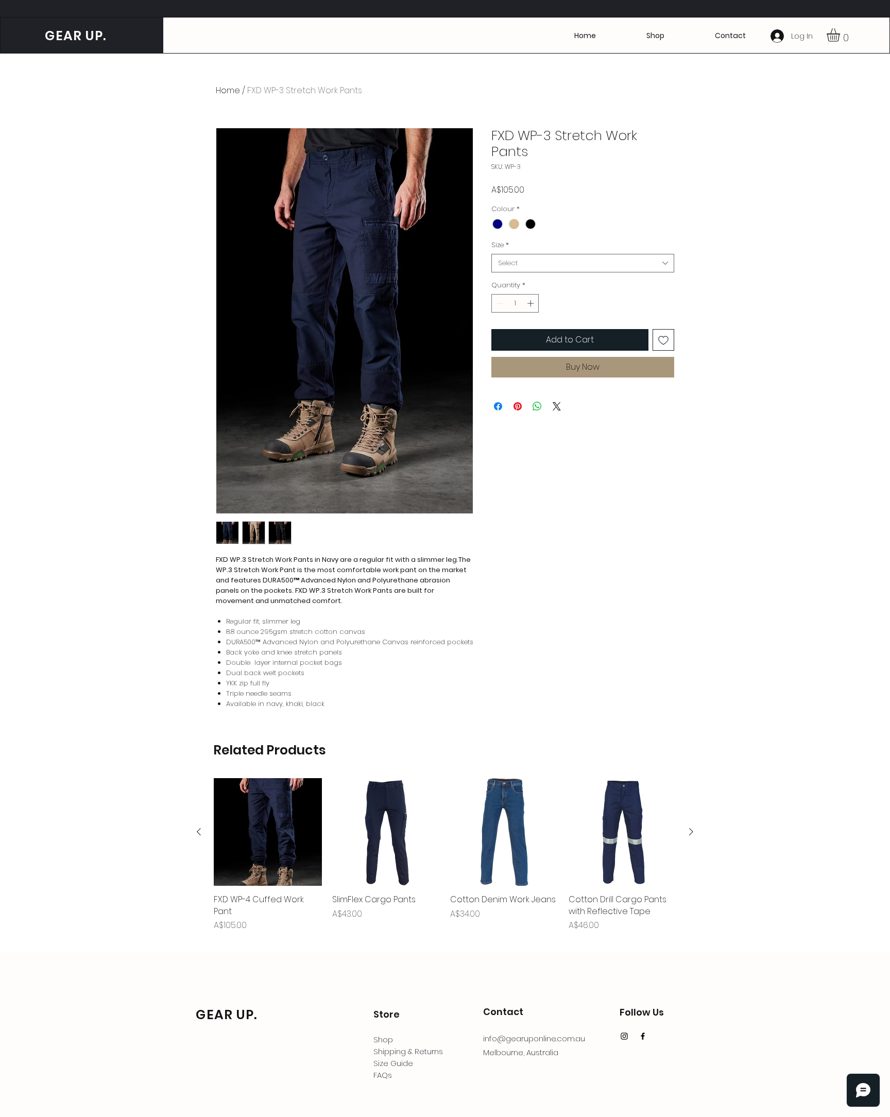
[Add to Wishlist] (663, 340)
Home (228, 90)
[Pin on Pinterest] (517, 406)
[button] (730, 35)
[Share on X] (557, 406)
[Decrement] (499, 303)
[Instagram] (624, 1036)
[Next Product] (691, 832)
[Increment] (531, 303)
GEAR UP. (74, 36)
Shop (383, 1039)
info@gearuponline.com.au (534, 1038)
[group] (445, 861)
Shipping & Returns (408, 1051)
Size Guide (393, 1063)
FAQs (382, 1075)
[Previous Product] (199, 832)
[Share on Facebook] (498, 406)
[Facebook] (642, 1036)
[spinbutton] (515, 303)
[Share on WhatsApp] (537, 406)
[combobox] (582, 263)
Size (500, 245)
